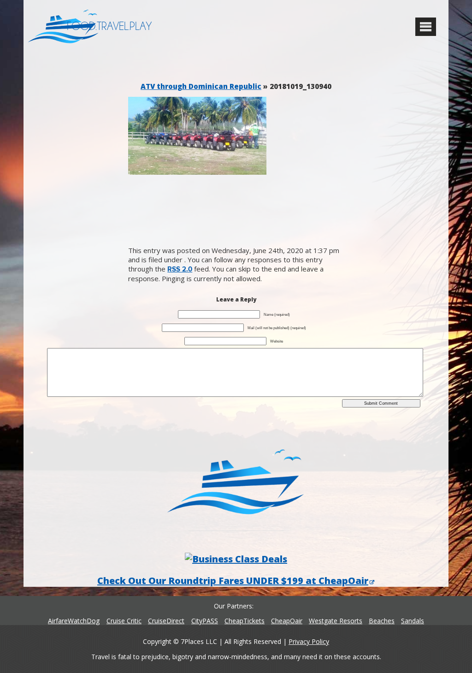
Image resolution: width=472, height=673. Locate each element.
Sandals (412, 620)
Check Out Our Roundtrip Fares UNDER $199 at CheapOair (232, 580)
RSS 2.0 (179, 269)
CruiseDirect (166, 620)
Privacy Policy (309, 641)
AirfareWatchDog (74, 620)
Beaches (382, 620)
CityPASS (204, 620)
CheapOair (286, 620)
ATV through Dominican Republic (201, 86)
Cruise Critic (124, 620)
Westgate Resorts (335, 620)
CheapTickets (244, 620)
